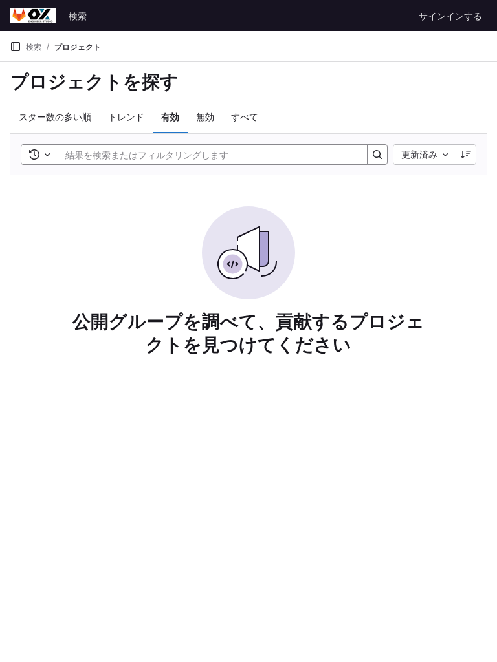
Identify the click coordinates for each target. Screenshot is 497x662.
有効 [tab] (170, 116)
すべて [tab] (244, 116)
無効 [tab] (205, 116)
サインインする (450, 15)
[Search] (377, 154)
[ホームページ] (32, 15)
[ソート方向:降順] (466, 154)
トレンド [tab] (126, 116)
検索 (78, 15)
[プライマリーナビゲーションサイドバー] (15, 46)
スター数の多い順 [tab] (55, 116)
